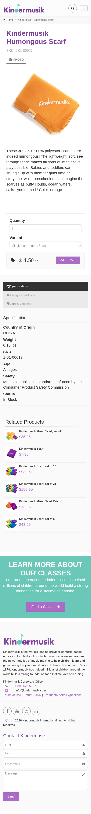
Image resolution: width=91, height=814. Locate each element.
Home (10, 19)
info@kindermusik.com (30, 690)
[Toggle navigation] (84, 8)
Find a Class (41, 607)
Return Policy (32, 695)
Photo (18, 59)
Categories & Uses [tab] (22, 295)
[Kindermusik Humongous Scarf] (45, 103)
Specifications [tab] (19, 286)
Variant (16, 238)
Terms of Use (12, 695)
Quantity (17, 221)
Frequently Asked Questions (62, 695)
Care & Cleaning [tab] (20, 303)
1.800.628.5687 (25, 686)
